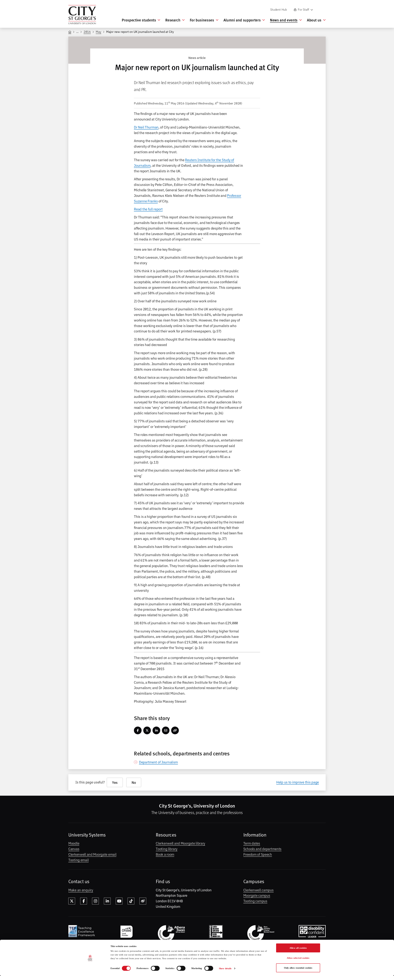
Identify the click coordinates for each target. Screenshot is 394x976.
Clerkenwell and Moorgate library (180, 843)
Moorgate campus (256, 895)
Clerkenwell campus (258, 889)
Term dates (251, 843)
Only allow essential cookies (298, 968)
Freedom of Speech (257, 854)
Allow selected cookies (298, 958)
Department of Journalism (158, 762)
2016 (87, 31)
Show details (225, 968)
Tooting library (166, 848)
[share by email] (166, 730)
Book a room (165, 854)
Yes (114, 782)
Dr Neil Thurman (146, 127)
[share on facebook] (138, 730)
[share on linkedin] (156, 730)
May (98, 31)
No (134, 782)
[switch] (155, 968)
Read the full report (148, 209)
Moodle (73, 843)
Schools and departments (262, 848)
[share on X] (147, 730)
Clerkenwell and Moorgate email (92, 854)
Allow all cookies (298, 948)
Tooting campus (255, 900)
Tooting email (78, 859)
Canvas (73, 848)
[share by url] (175, 730)
